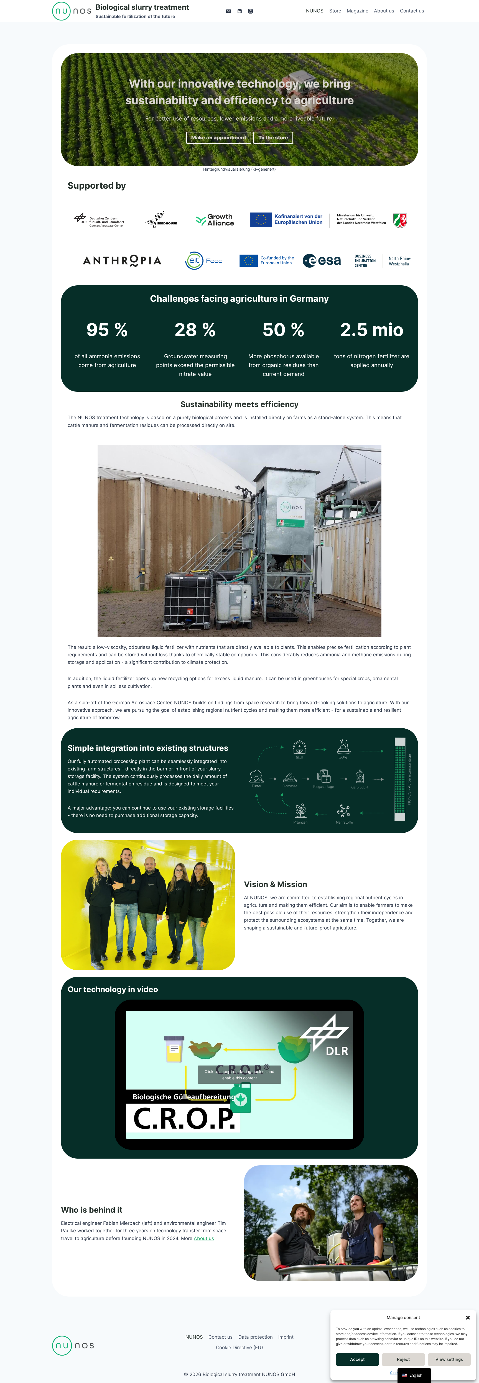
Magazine (357, 11)
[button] (468, 1317)
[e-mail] (228, 11)
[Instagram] (250, 11)
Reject (403, 1359)
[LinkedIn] (239, 11)
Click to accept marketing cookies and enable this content (239, 1074)
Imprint (286, 1337)
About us (384, 11)
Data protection (255, 1337)
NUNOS (314, 11)
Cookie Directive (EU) (239, 1347)
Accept (357, 1359)
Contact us (412, 11)
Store (335, 11)
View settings (449, 1359)
